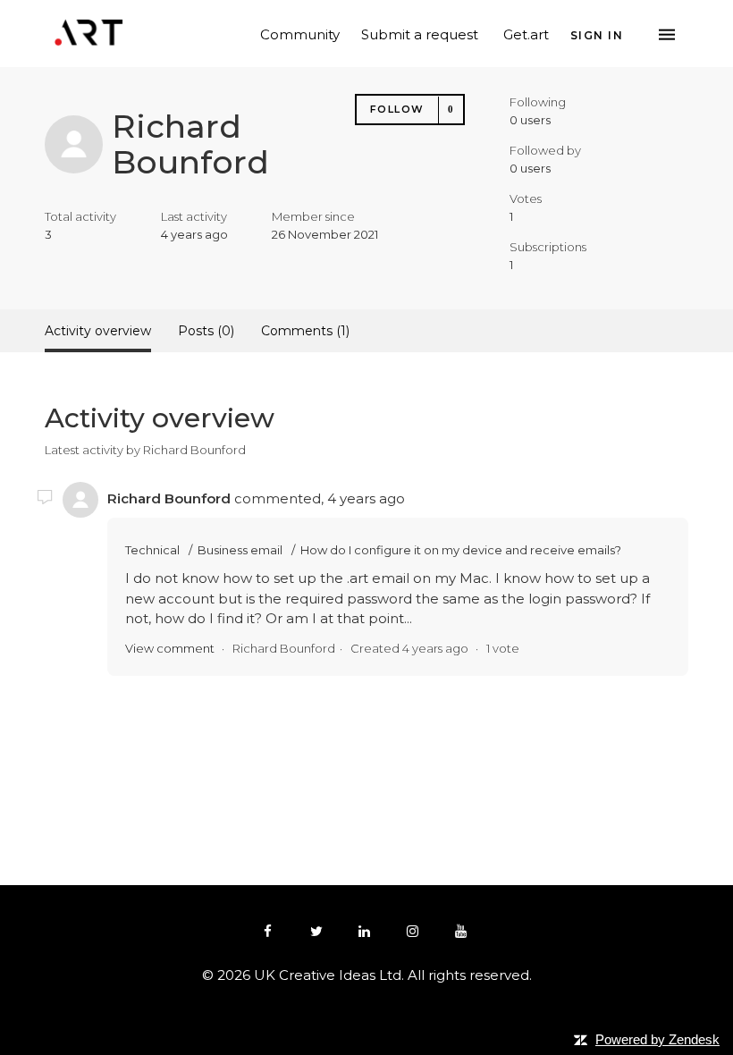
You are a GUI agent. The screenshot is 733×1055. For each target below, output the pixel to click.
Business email (240, 550)
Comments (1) (305, 331)
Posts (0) (206, 331)
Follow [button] (397, 109)
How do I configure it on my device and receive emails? (460, 550)
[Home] (89, 31)
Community (300, 33)
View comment (170, 648)
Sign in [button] (597, 35)
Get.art (526, 33)
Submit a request (419, 33)
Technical (152, 550)
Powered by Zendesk (657, 1039)
